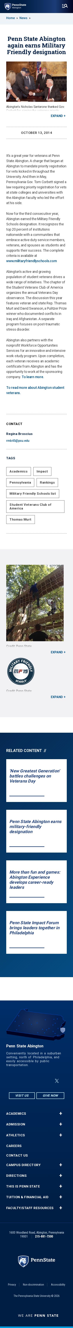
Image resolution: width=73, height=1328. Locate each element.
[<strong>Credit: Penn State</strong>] (36, 671)
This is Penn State (23, 1186)
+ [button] (60, 1113)
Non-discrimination (33, 1284)
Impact (42, 471)
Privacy (12, 1284)
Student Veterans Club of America (30, 506)
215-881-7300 (44, 1236)
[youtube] (47, 1081)
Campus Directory (23, 1165)
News (23, 18)
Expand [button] (57, 116)
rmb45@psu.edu (17, 441)
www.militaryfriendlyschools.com (31, 261)
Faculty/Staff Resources (30, 1208)
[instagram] (17, 1081)
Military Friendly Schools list (33, 493)
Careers (14, 1146)
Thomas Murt (21, 519)
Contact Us (17, 1155)
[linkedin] (37, 1081)
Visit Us (22, 1095)
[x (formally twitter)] (57, 1081)
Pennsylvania (20, 482)
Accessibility (58, 1284)
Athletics (15, 1135)
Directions (16, 1176)
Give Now (50, 1095)
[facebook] (27, 1081)
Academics (19, 471)
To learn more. (33, 377)
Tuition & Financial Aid (27, 1197)
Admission (15, 1124)
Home (10, 18)
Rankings (47, 482)
